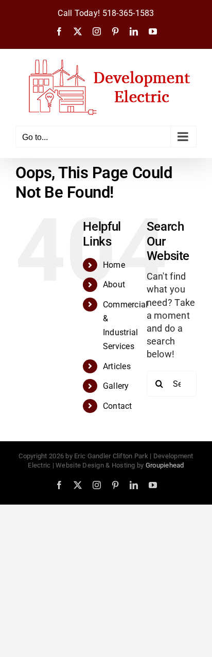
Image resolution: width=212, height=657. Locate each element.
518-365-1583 (128, 13)
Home (114, 265)
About (114, 284)
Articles (117, 366)
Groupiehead (165, 465)
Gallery (116, 386)
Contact (117, 406)
